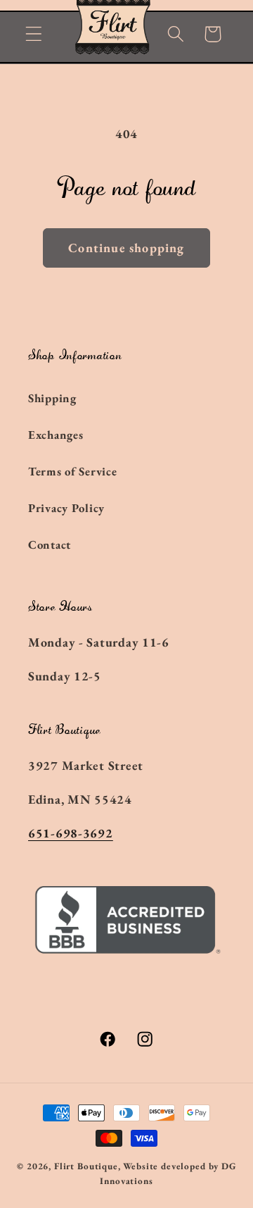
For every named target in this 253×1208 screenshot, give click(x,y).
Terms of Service (72, 471)
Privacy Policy (66, 508)
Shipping (52, 398)
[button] (34, 34)
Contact (49, 544)
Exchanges (55, 434)
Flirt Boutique (86, 1166)
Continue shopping (126, 247)
